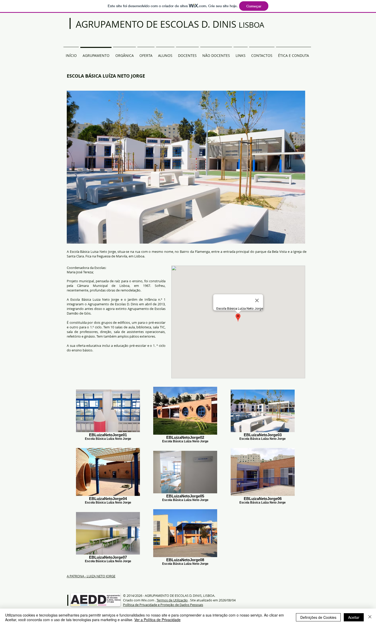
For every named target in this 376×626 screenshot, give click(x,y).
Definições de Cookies (318, 617)
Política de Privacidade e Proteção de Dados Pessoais (163, 604)
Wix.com (147, 600)
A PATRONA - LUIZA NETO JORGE (91, 576)
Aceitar (353, 617)
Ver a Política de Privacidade (157, 619)
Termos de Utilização (172, 600)
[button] (124, 53)
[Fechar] (370, 617)
